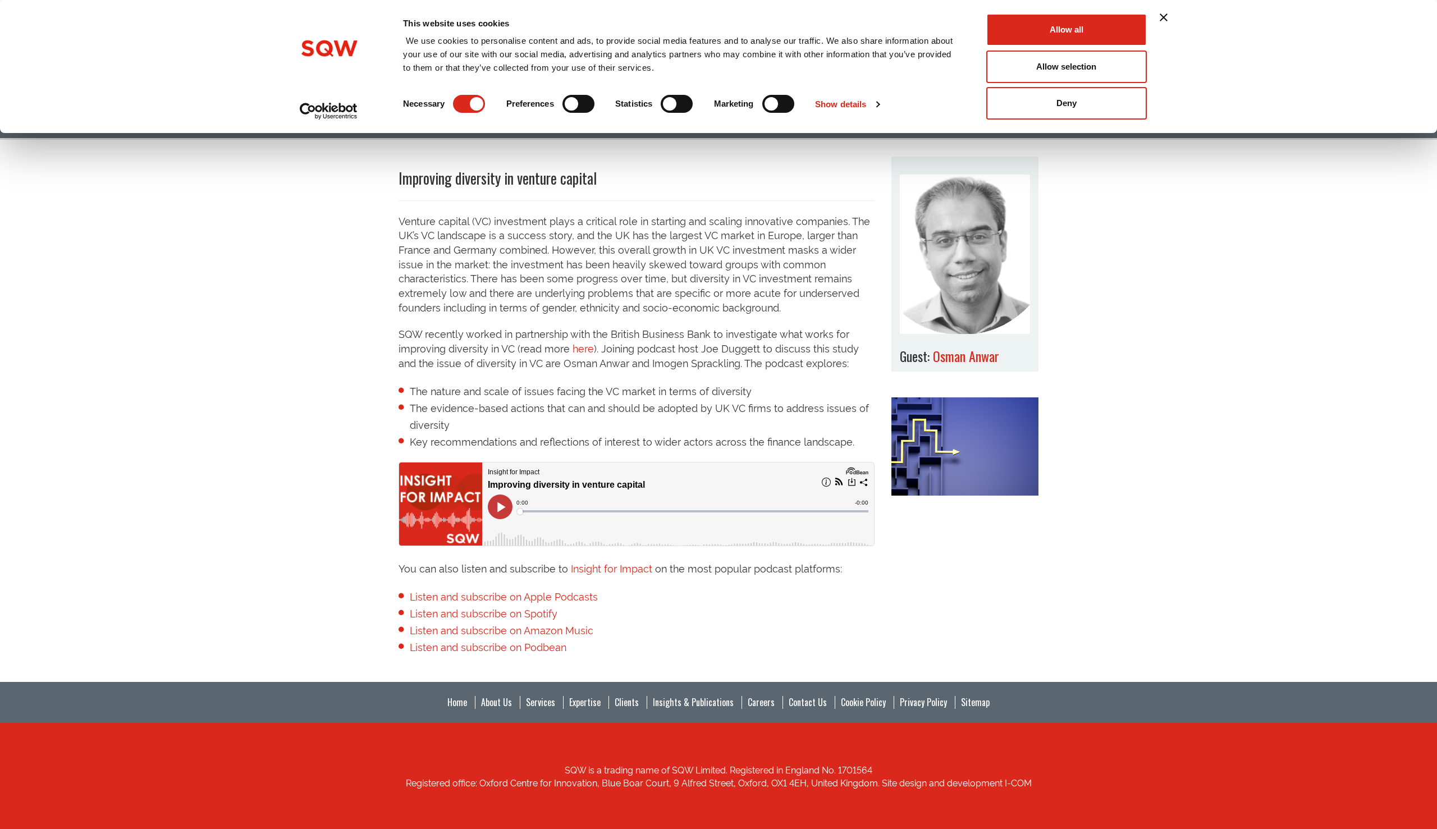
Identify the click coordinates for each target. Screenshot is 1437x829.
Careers (761, 702)
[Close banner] (1164, 17)
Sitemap (975, 702)
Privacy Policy (923, 702)
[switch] (578, 104)
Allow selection (1066, 66)
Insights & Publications (693, 702)
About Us (496, 702)
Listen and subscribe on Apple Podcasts (504, 596)
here (583, 348)
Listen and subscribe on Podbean (488, 646)
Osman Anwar (966, 356)
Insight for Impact (611, 568)
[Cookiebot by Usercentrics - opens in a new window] (329, 111)
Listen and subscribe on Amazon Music (501, 629)
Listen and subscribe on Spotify (483, 613)
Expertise (585, 702)
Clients (627, 702)
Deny (1066, 103)
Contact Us (808, 702)
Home (457, 702)
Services (540, 702)
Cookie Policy (863, 702)
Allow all (1066, 29)
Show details (840, 104)
